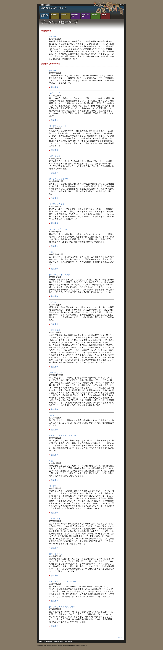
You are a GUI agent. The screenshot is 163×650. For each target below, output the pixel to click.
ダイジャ (53, 36)
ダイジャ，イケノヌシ (58, 126)
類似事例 (54, 87)
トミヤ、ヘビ (54, 519)
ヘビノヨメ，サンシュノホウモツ (63, 581)
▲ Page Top (119, 637)
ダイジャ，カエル (56, 204)
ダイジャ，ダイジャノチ (59, 275)
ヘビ (51, 252)
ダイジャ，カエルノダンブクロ (62, 607)
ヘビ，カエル (54, 156)
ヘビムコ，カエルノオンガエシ (62, 436)
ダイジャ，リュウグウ (58, 179)
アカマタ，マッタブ (57, 373)
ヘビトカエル (54, 330)
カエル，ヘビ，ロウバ (58, 229)
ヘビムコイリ (54, 415)
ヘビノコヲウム (55, 93)
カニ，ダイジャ (55, 554)
